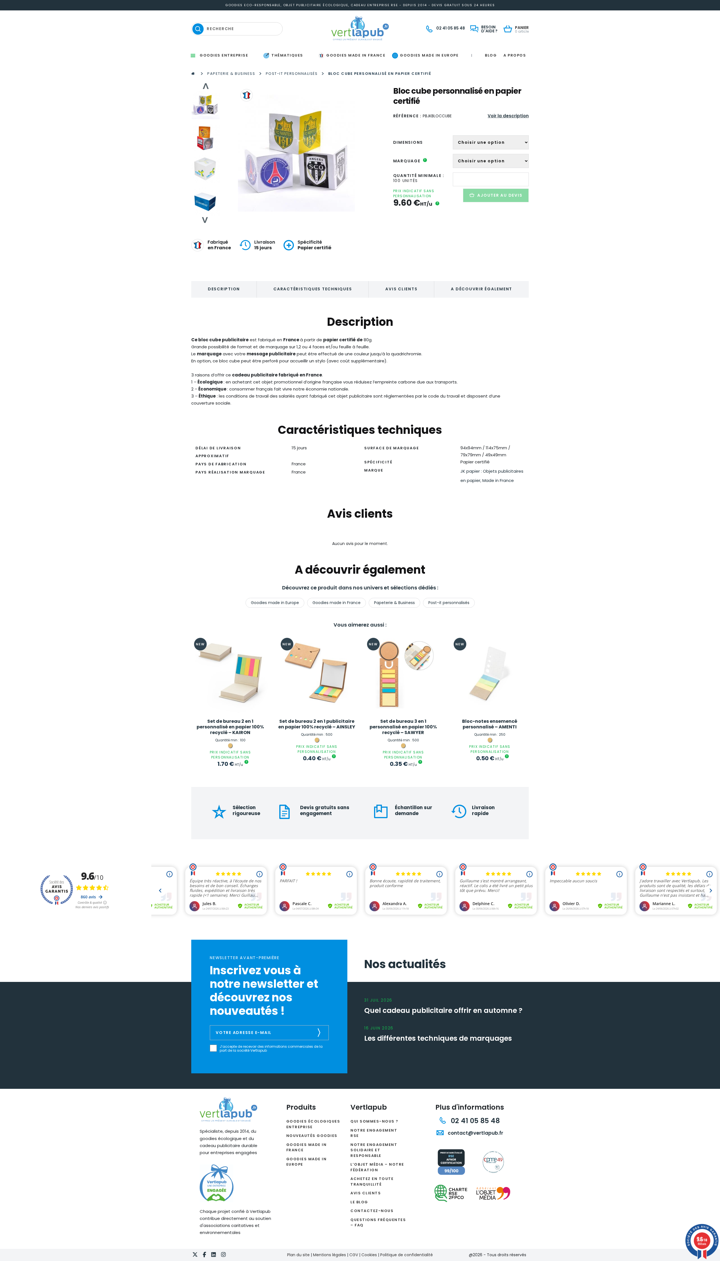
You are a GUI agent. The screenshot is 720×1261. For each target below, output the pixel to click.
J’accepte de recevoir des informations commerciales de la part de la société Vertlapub (271, 1049)
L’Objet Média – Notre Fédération (377, 1167)
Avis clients (401, 289)
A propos (514, 55)
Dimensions (408, 142)
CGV (353, 1255)
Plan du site (298, 1255)
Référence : (407, 115)
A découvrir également (481, 289)
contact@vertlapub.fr (475, 1133)
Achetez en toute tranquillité (371, 1181)
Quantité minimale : (418, 175)
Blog (491, 55)
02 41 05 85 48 (474, 1120)
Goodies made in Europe (275, 602)
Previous (205, 86)
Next (205, 220)
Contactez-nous (371, 1210)
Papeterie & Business (231, 73)
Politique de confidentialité (406, 1255)
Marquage (409, 160)
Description (224, 289)
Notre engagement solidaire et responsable (373, 1150)
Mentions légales (329, 1255)
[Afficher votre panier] (509, 29)
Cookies (369, 1255)
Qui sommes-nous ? (374, 1121)
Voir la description (508, 116)
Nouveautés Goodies (312, 1135)
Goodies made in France (336, 602)
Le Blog (359, 1202)
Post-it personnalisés (292, 73)
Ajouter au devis (499, 195)
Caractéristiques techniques (312, 289)
